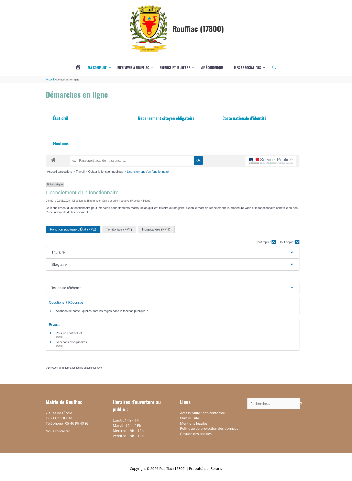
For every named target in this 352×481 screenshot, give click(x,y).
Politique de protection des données (209, 428)
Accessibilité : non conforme (202, 413)
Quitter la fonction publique (106, 171)
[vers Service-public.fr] (270, 161)
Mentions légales (193, 423)
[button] (274, 67)
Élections (61, 143)
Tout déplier (287, 242)
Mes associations (247, 67)
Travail (80, 171)
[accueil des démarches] (53, 159)
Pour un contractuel (69, 333)
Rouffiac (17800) (198, 28)
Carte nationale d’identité (244, 118)
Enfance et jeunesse (175, 67)
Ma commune (97, 67)
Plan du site (189, 418)
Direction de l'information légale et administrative (75, 367)
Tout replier (264, 242)
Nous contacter (58, 431)
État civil (60, 118)
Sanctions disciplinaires (71, 342)
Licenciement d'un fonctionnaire (148, 171)
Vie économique (212, 67)
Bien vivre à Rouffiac (133, 67)
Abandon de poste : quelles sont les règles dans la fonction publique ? (102, 311)
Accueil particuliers (60, 171)
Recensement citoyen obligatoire (166, 118)
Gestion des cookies (196, 433)
